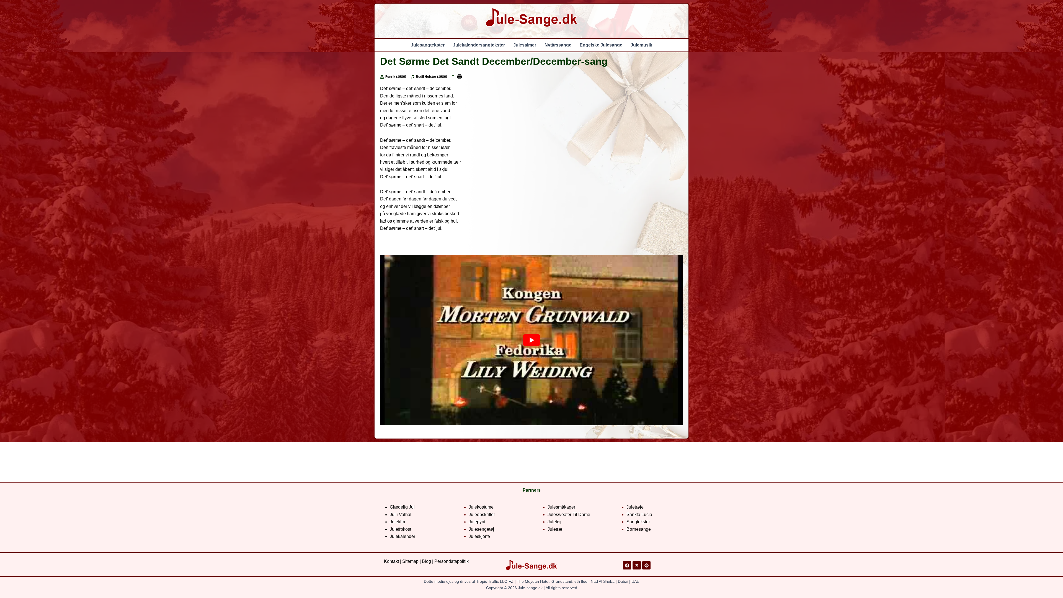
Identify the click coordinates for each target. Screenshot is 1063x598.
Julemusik (641, 45)
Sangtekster (638, 521)
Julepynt (477, 521)
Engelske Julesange (601, 45)
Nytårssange (558, 45)
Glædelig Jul (402, 507)
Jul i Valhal (400, 514)
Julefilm (397, 521)
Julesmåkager (561, 507)
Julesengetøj (481, 529)
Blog (426, 561)
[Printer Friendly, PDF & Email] (459, 77)
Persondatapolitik (451, 561)
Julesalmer (524, 45)
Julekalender (402, 536)
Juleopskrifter (482, 514)
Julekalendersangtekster (479, 45)
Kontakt (391, 561)
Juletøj (554, 521)
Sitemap (410, 561)
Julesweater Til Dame (569, 514)
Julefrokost (400, 529)
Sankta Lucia (639, 514)
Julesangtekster (428, 45)
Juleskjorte (479, 536)
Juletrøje (635, 507)
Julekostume (481, 507)
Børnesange (638, 529)
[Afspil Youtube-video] (531, 340)
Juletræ (555, 529)
